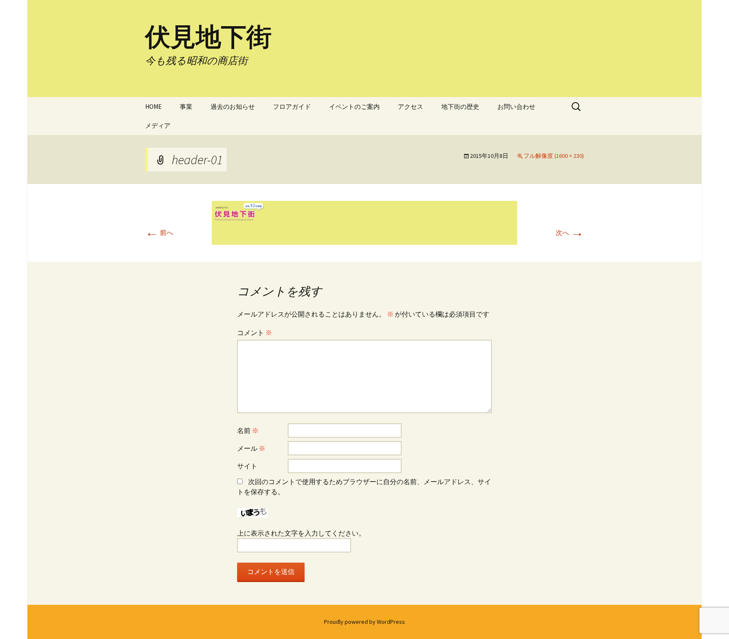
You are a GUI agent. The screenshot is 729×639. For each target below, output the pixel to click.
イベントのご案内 (354, 107)
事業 (186, 107)
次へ (570, 232)
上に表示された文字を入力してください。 (301, 533)
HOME (153, 107)
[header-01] (364, 222)
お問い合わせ (516, 107)
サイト (247, 466)
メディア (157, 126)
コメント (254, 332)
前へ (159, 232)
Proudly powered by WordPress (364, 621)
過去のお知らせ (233, 107)
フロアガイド (292, 107)
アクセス (410, 107)
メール (251, 448)
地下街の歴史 (460, 107)
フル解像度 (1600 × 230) (554, 156)
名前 (248, 430)
